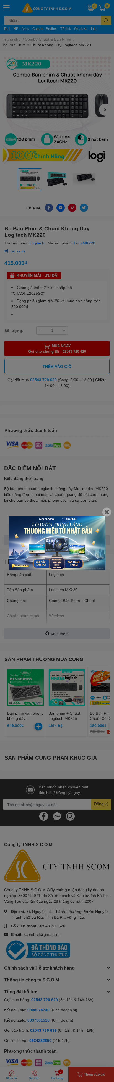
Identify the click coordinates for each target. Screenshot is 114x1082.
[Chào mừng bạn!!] (57, 543)
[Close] (106, 511)
